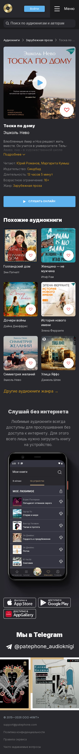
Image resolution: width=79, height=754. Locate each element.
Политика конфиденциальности (24, 732)
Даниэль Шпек (51, 380)
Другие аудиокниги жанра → (31, 391)
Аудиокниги (12, 40)
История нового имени (53, 322)
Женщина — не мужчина (52, 268)
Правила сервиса (15, 739)
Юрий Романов (28, 163)
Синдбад (34, 169)
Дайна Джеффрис (16, 326)
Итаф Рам (47, 277)
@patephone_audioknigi (44, 646)
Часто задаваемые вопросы (22, 746)
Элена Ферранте (52, 330)
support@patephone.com (20, 724)
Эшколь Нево (16, 132)
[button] (34, 9)
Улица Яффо (50, 374)
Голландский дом (17, 266)
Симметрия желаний (19, 374)
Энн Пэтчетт (11, 272)
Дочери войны (15, 320)
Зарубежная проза (39, 40)
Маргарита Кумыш (55, 163)
